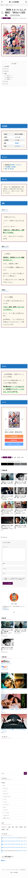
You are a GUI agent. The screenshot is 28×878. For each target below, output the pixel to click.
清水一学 (7, 169)
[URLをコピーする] (20, 464)
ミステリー (5, 810)
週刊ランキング (6, 818)
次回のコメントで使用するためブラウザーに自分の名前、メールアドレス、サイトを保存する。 (14, 579)
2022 (2, 850)
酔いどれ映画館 (14, 2)
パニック (5, 801)
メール (4, 568)
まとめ (6, 81)
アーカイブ (8, 869)
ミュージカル (6, 812)
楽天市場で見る (14, 440)
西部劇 (3, 829)
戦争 (17, 827)
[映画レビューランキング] (5, 662)
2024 (2, 844)
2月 (6, 837)
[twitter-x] (14, 612)
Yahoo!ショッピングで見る (14, 444)
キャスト (7, 68)
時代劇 (18, 457)
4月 (10, 837)
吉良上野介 (12, 164)
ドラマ (9, 18)
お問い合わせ (23, 869)
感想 (6, 73)
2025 (2, 841)
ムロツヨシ (18, 164)
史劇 (15, 457)
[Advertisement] (14, 105)
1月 (4, 837)
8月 (18, 837)
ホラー (4, 807)
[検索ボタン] (26, 2)
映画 (4, 782)
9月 (19, 841)
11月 (24, 841)
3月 (8, 837)
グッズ (6, 83)
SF (4, 785)
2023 (2, 847)
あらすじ (7, 71)
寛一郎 (12, 169)
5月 (12, 837)
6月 (14, 837)
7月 (16, 837)
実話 (13, 827)
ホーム (3, 869)
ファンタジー (6, 804)
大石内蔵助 (7, 167)
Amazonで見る (14, 436)
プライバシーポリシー (15, 869)
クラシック (4, 827)
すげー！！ (9, 75)
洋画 (25, 827)
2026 (2, 837)
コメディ (4, 18)
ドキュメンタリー (7, 796)
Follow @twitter (5, 609)
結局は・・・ (10, 79)
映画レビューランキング (6, 663)
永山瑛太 (13, 167)
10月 (22, 841)
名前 (4, 563)
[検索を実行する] (25, 773)
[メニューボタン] (2, 2)
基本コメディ (10, 77)
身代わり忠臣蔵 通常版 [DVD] (13, 432)
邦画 (22, 457)
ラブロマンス (6, 815)
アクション (5, 788)
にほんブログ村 (4, 669)
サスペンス (5, 793)
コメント (5, 546)
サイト (4, 573)
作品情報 (7, 66)
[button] (7, 464)
